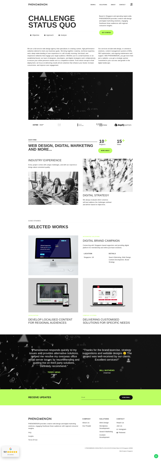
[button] (106, 32)
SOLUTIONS (103, 4)
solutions (105, 200)
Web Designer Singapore (126, 451)
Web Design (122, 455)
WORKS (93, 4)
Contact (122, 4)
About (113, 4)
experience (73, 165)
